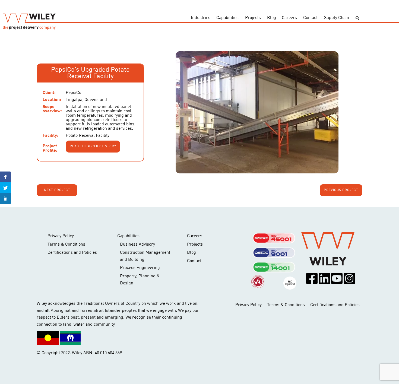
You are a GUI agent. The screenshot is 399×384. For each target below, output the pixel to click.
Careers (289, 18)
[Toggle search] (357, 18)
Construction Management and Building (145, 256)
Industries (200, 18)
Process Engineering (140, 268)
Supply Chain (336, 18)
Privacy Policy (60, 236)
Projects (253, 18)
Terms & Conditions (66, 244)
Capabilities (227, 18)
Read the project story (93, 146)
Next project (57, 190)
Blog (271, 18)
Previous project (341, 190)
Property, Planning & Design (140, 279)
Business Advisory (137, 244)
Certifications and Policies (72, 252)
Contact (310, 18)
